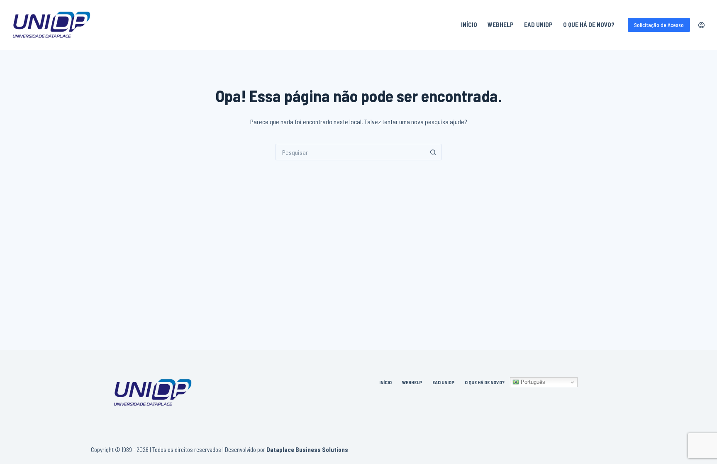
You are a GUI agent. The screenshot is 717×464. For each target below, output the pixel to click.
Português (532, 382)
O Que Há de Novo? (589, 24)
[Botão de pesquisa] (433, 152)
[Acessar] (701, 25)
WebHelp (501, 24)
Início (469, 24)
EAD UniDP (538, 24)
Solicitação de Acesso (659, 25)
